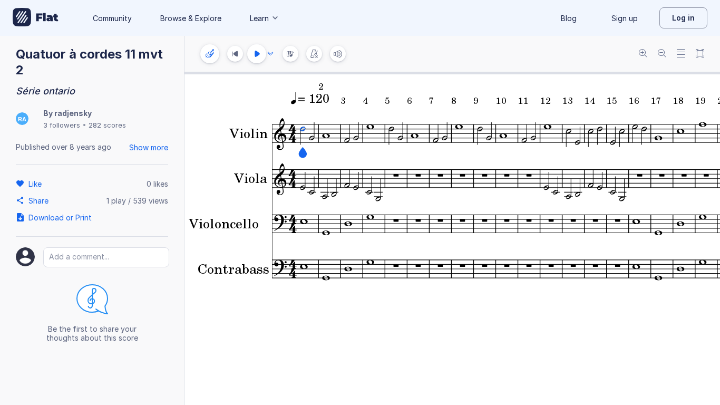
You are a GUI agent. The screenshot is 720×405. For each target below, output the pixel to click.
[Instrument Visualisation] (290, 54)
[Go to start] (235, 54)
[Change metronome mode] (314, 54)
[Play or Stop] (256, 53)
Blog (569, 18)
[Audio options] (270, 53)
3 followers (61, 125)
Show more (148, 147)
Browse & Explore (190, 18)
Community (112, 18)
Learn (259, 18)
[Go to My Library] (36, 18)
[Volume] (338, 54)
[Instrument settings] (209, 53)
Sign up (624, 18)
